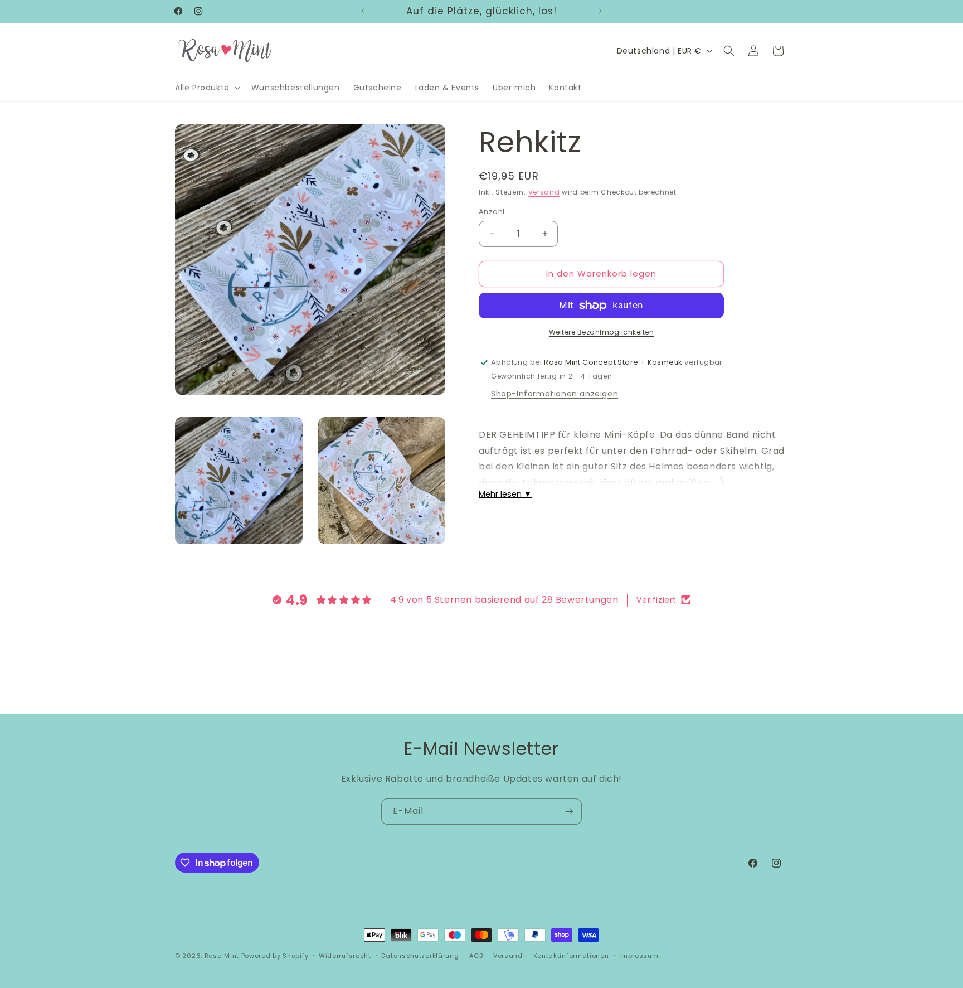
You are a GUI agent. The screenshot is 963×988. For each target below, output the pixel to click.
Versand (544, 192)
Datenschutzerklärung (420, 955)
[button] (206, 87)
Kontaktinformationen (571, 955)
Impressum (638, 955)
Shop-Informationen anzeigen (554, 393)
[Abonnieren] (569, 811)
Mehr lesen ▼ (505, 494)
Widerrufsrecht (345, 955)
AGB (476, 955)
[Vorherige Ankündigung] (363, 11)
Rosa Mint (222, 955)
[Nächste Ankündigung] (600, 11)
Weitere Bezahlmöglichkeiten (601, 332)
